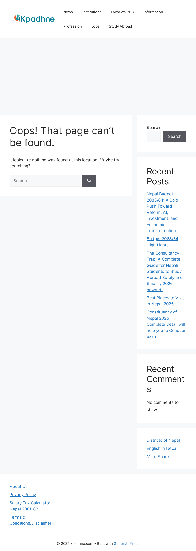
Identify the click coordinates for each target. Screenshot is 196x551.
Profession (72, 26)
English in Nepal (162, 448)
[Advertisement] (98, 74)
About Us (19, 486)
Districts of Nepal (163, 440)
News (68, 12)
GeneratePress (126, 543)
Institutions (91, 12)
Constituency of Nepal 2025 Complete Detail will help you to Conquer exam (166, 324)
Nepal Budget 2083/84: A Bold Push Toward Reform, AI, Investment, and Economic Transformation (162, 212)
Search (153, 127)
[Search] (89, 181)
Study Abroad (120, 26)
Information (153, 12)
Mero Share (158, 456)
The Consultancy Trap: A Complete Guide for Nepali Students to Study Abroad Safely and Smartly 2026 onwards (165, 271)
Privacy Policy (23, 494)
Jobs (95, 26)
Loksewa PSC (122, 12)
